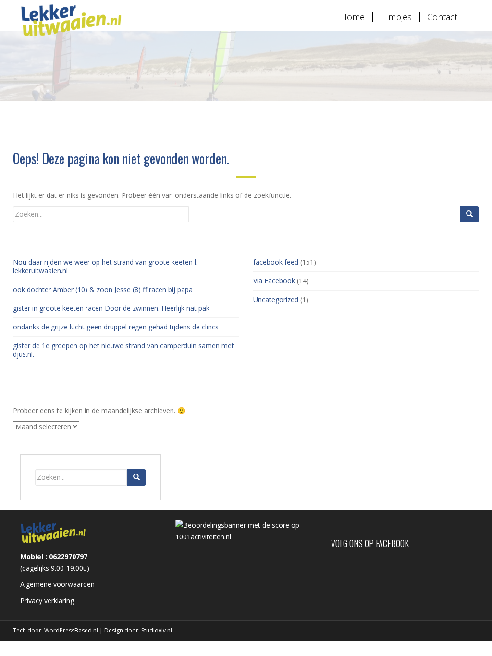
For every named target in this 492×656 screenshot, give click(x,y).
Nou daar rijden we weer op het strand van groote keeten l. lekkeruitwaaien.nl (105, 266)
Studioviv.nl (156, 630)
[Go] (469, 214)
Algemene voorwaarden (57, 584)
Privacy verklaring (47, 600)
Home (353, 17)
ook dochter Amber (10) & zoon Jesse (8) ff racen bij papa (103, 289)
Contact (442, 17)
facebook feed (275, 262)
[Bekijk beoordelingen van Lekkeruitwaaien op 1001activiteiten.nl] (245, 530)
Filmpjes (396, 17)
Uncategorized (275, 299)
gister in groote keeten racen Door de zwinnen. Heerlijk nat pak (111, 308)
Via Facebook (274, 280)
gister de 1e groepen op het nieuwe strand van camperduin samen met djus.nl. (123, 350)
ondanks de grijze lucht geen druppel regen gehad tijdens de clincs (116, 326)
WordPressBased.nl (71, 630)
